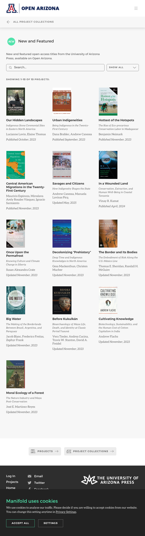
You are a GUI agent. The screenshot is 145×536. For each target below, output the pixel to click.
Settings (51, 523)
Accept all (20, 523)
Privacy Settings (66, 512)
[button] (10, 476)
